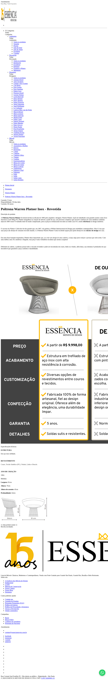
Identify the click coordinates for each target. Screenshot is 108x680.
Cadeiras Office (19, 155)
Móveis (11, 138)
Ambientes (12, 36)
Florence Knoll (19, 93)
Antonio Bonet (18, 80)
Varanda (16, 44)
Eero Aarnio (18, 87)
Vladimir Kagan (19, 133)
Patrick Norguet (19, 121)
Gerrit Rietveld (18, 97)
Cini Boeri (17, 85)
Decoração (12, 55)
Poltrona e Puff (19, 170)
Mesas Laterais (18, 166)
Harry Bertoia (18, 100)
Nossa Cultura (10, 588)
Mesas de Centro (19, 163)
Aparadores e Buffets (21, 146)
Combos (16, 159)
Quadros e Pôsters (20, 68)
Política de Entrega (11, 605)
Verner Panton (18, 131)
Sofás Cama (18, 178)
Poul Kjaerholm (19, 129)
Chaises (16, 157)
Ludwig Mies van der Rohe (23, 110)
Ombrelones (18, 168)
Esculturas (17, 65)
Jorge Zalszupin (19, 104)
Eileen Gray (18, 91)
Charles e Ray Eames (21, 83)
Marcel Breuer (18, 112)
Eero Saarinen (18, 89)
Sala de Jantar (18, 49)
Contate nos (9, 599)
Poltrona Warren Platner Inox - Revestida (18, 196)
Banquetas (17, 149)
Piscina (16, 46)
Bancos (16, 148)
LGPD (7, 585)
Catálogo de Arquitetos (12, 621)
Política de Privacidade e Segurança (17, 607)
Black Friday (9, 620)
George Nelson (19, 95)
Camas (16, 151)
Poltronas (17, 172)
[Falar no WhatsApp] (102, 673)
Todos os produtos (20, 42)
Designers (12, 72)
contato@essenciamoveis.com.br (16, 632)
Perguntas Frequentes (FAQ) (14, 603)
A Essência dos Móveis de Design (16, 581)
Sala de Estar (18, 48)
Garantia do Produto (12, 601)
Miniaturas (17, 70)
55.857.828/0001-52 (48, 678)
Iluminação (17, 63)
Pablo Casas (18, 119)
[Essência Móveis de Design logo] (9, 22)
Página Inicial (9, 185)
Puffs (15, 174)
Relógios (16, 66)
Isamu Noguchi (19, 102)
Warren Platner (18, 134)
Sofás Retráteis (18, 180)
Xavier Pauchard (19, 136)
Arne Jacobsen (18, 82)
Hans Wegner (18, 99)
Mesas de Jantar (19, 165)
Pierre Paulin (18, 127)
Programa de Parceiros (12, 623)
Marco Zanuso (18, 114)
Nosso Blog (4, 3)
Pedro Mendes (18, 123)
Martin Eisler (18, 117)
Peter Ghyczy (18, 125)
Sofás (15, 176)
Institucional (9, 583)
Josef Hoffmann (19, 106)
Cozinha (16, 53)
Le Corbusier (18, 108)
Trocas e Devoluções (12, 609)
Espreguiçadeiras (19, 161)
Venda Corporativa (12, 3)
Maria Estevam (19, 116)
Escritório (17, 51)
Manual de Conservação (13, 586)
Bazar (7, 618)
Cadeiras (16, 153)
